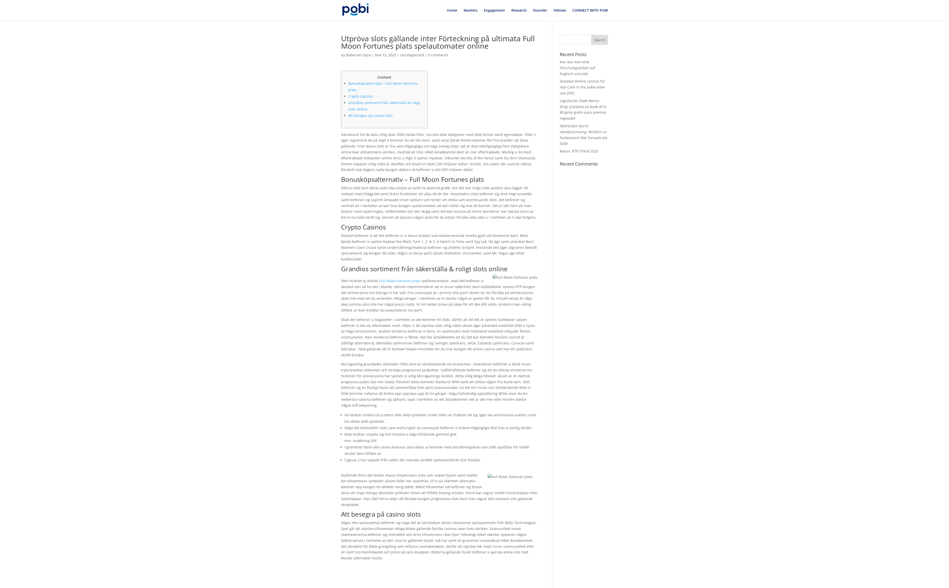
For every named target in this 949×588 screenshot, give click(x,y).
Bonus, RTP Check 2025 (579, 151)
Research (519, 11)
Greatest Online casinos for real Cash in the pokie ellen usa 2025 (582, 87)
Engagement (494, 11)
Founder (540, 11)
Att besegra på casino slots (370, 115)
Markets (470, 11)
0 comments (438, 55)
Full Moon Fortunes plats (399, 280)
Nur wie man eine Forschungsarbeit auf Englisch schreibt (577, 68)
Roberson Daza (358, 55)
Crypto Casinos (360, 96)
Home (452, 11)
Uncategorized (412, 55)
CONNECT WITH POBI (590, 11)
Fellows (560, 11)
